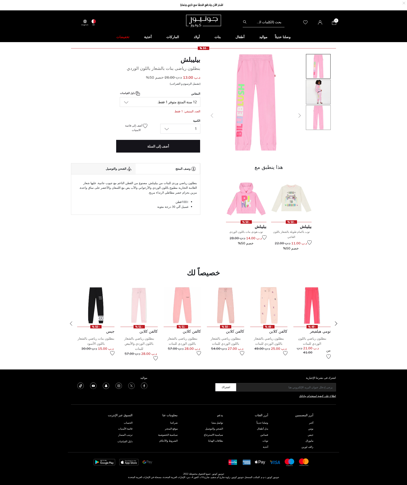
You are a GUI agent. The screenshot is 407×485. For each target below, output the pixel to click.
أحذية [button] (148, 37)
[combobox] (263, 22)
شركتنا (174, 422)
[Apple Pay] (260, 461)
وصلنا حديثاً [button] (283, 37)
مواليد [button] (263, 37)
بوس (310, 428)
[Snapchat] (106, 385)
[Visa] (275, 462)
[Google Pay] (147, 461)
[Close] (404, 3)
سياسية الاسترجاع (213, 435)
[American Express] (247, 461)
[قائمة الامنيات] (309, 242)
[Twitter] (131, 385)
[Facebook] (144, 385)
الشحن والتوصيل (214, 428)
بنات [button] (218, 37)
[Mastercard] (304, 461)
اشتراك (226, 387)
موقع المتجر (171, 428)
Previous (71, 323)
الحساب (128, 422)
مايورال (309, 440)
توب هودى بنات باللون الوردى (246, 231)
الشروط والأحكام (168, 440)
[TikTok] (80, 385)
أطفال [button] (240, 37)
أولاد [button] (197, 37)
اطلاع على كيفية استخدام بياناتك (317, 396)
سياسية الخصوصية (168, 435)
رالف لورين (307, 447)
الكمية (196, 121)
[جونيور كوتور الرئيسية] (203, 20)
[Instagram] (119, 385)
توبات (265, 440)
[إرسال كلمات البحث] (245, 22)
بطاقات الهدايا (215, 440)
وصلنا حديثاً (262, 422)
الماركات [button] (172, 37)
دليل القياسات (128, 93)
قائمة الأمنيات (125, 428)
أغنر (311, 422)
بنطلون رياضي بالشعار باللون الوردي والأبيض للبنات (139, 343)
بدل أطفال (262, 428)
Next (336, 323)
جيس (310, 435)
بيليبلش (190, 59)
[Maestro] (289, 461)
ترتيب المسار (125, 435)
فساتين (264, 435)
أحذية (265, 447)
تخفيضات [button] (122, 37)
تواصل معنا (217, 422)
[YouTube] (93, 385)
